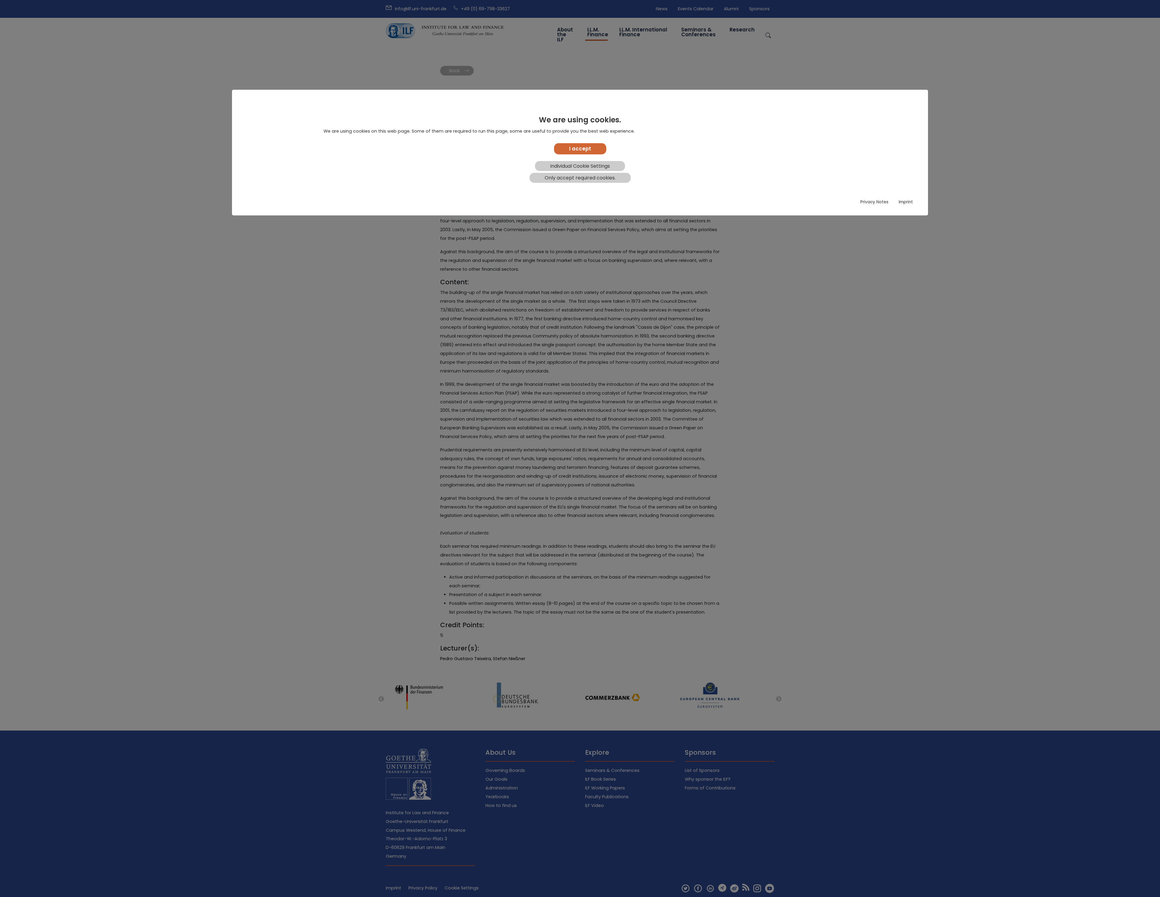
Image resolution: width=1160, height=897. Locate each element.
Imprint (906, 202)
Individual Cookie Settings (580, 166)
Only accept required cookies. (580, 177)
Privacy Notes (874, 202)
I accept (580, 148)
